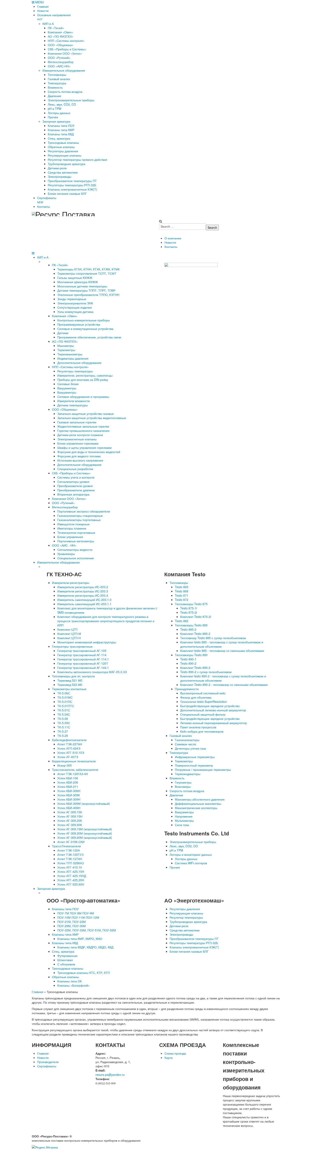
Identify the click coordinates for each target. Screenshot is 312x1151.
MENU (39, 2)
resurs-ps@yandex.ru (110, 1074)
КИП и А (42, 257)
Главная (37, 992)
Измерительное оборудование (58, 562)
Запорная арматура (51, 888)
